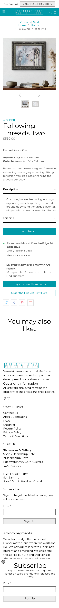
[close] (3, 561)
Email (7, 583)
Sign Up (29, 598)
